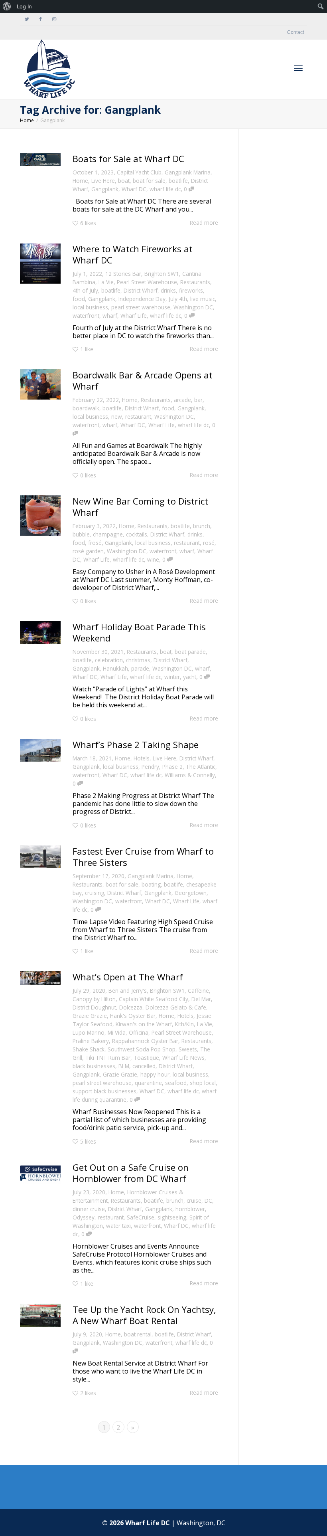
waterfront (86, 315)
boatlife (178, 180)
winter (172, 677)
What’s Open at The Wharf (128, 977)
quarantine (148, 1083)
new (116, 416)
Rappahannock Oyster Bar (145, 1041)
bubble (81, 534)
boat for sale (149, 180)
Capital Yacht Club (139, 172)
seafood (176, 1083)
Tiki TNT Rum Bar (107, 1057)
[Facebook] (40, 19)
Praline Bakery (91, 1041)
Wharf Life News (183, 1057)
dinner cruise (89, 1209)
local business (90, 307)
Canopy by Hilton (94, 999)
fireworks (191, 290)
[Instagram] (54, 19)
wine (153, 559)
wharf (109, 315)
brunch (201, 526)
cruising (94, 893)
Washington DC (193, 307)
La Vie (106, 282)
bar (198, 400)
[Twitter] (26, 19)
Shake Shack (88, 1049)
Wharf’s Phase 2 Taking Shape (136, 744)
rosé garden (88, 551)
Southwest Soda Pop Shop (141, 1049)
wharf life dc (165, 189)
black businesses (94, 1066)
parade (140, 668)
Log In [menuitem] (24, 6)
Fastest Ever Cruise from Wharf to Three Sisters (143, 856)
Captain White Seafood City (153, 999)
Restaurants (195, 282)
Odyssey (84, 1217)
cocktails (136, 534)
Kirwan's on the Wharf (144, 1024)
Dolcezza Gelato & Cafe (176, 1007)
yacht (189, 677)
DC (208, 1200)
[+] (40, 159)
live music (202, 299)
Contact (295, 32)
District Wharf (141, 290)
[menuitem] (7, 6)
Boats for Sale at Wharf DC (130, 158)
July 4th (178, 299)
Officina (138, 1032)
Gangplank (104, 189)
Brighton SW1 (161, 273)
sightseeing (172, 1217)
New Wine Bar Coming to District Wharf (140, 506)
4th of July (85, 290)
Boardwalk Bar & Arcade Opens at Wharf (143, 380)
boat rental (138, 1334)
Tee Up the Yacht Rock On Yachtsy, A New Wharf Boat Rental (144, 1314)
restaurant (138, 416)
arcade (182, 400)
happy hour (154, 1074)
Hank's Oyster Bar (133, 1015)
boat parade (190, 651)
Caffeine (198, 990)
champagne (108, 534)
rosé (209, 542)
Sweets (188, 1049)
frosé (95, 542)
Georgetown (191, 893)
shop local (203, 1083)
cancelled (144, 1066)
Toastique (146, 1057)
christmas (138, 660)
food (79, 299)
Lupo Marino (88, 1032)
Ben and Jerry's (127, 990)
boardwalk (86, 408)
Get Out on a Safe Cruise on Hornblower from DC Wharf (131, 1172)
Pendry (150, 766)
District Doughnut (94, 1007)
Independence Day (141, 299)
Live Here (103, 180)
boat (124, 180)
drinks (168, 290)
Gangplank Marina (188, 172)
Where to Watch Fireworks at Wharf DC (133, 254)
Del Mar (201, 999)
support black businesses (104, 1091)
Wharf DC (134, 189)
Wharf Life (133, 315)
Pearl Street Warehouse (147, 282)
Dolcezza (130, 1007)
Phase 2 (172, 766)
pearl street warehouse (140, 307)
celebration (109, 660)
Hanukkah (115, 668)
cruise (194, 1200)
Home (80, 180)
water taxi (118, 1225)
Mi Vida (117, 1032)
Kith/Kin (184, 1024)
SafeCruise (140, 1217)
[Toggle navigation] (298, 68)
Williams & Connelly (190, 775)
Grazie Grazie (90, 1015)
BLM (123, 1066)
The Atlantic (200, 766)
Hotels (142, 758)
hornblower (190, 1209)
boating (151, 884)
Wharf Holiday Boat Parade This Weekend (139, 632)
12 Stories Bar (123, 273)
